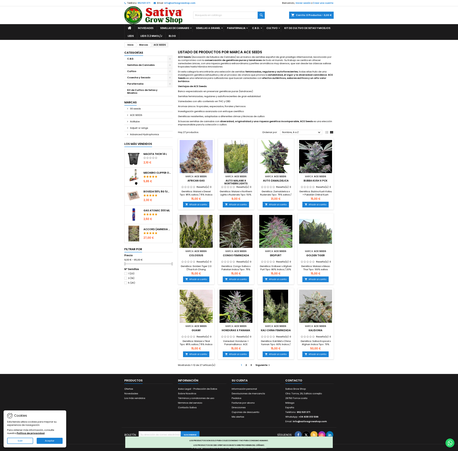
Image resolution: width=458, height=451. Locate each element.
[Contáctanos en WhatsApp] (449, 442)
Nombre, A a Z (301, 132)
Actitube (135, 121)
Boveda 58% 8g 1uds (157, 191)
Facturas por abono (243, 403)
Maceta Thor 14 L (155, 154)
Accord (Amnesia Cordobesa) (157, 229)
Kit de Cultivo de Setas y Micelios (307, 28)
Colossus (196, 255)
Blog (172, 36)
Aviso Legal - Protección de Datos (197, 389)
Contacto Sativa (187, 407)
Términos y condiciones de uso (196, 398)
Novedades (146, 28)
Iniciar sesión (303, 2)
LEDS (131, 36)
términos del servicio (190, 403)
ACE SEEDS (136, 115)
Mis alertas (238, 416)
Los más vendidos (138, 144)
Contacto (293, 380)
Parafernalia (236, 28)
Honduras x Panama (236, 330)
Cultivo (272, 28)
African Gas (196, 180)
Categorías (133, 53)
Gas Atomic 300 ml (156, 210)
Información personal (244, 389)
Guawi (196, 330)
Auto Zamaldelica (276, 180)
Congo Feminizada (236, 255)
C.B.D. (256, 28)
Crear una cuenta (323, 2)
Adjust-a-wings (139, 128)
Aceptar (49, 440)
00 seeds (135, 108)
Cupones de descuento (245, 412)
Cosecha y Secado (138, 77)
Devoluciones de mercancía (248, 393)
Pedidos (236, 398)
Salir (20, 440)
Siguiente (263, 365)
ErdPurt (275, 255)
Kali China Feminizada (276, 330)
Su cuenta (240, 380)
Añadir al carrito (196, 204)
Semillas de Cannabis (174, 28)
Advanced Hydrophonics (144, 134)
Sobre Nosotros (187, 393)
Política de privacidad (31, 433)
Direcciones (239, 407)
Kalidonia (315, 330)
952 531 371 (144, 2)
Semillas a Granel (208, 28)
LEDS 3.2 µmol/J (151, 36)
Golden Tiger (315, 255)
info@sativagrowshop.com (179, 2)
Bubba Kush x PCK (315, 180)
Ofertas (128, 389)
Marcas (130, 102)
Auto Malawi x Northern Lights (236, 182)
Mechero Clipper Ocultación (157, 172)
